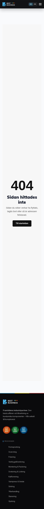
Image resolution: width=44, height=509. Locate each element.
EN (35, 4)
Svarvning (13, 452)
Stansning (12, 496)
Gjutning (12, 501)
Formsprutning (14, 447)
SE (31, 4)
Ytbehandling (14, 491)
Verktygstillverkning (16, 462)
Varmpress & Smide (16, 481)
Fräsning (12, 457)
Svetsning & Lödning (17, 472)
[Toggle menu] (40, 4)
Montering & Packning (17, 467)
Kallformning (13, 477)
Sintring (12, 486)
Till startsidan (22, 223)
